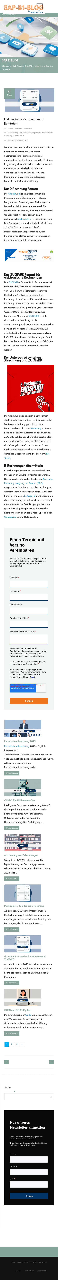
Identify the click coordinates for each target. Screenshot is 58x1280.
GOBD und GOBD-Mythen (17, 1010)
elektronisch (24, 219)
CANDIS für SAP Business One (19, 800)
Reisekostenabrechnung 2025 (20, 741)
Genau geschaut (24, 129)
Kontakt (17, 1271)
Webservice (10, 517)
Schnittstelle (18, 136)
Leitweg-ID (29, 496)
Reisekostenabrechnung (16, 746)
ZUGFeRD (14, 282)
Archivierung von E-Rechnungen (21, 855)
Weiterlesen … (12, 773)
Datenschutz (42, 1271)
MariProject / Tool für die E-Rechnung (24, 906)
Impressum (29, 1271)
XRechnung (14, 194)
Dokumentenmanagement (30, 133)
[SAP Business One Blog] (23, 6)
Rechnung (36, 428)
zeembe (9, 129)
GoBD (28, 1015)
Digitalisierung (12, 133)
